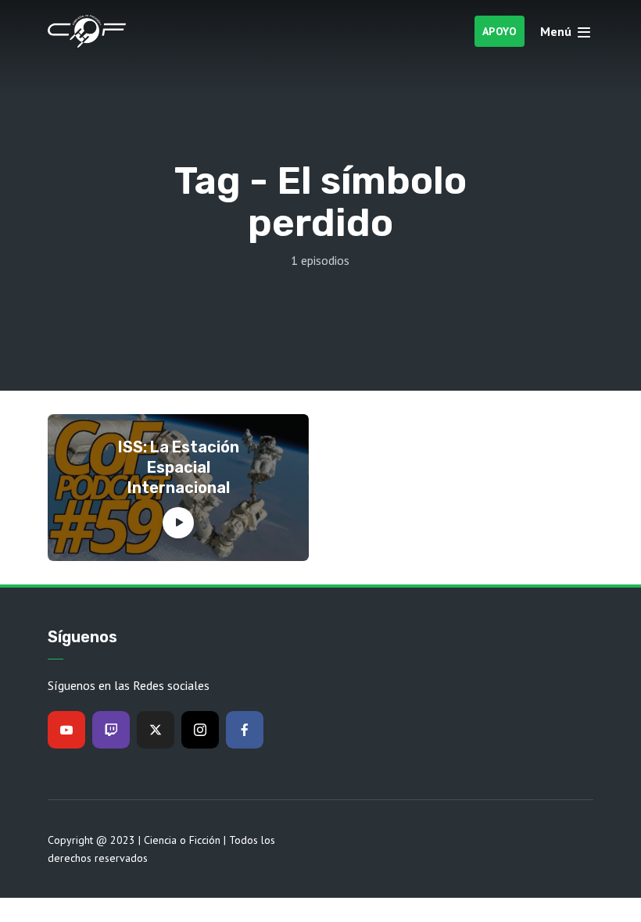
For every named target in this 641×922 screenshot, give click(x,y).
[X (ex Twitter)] (155, 730)
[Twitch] (111, 730)
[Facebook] (244, 730)
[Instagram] (200, 730)
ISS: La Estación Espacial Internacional (178, 467)
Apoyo (499, 31)
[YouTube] (66, 730)
